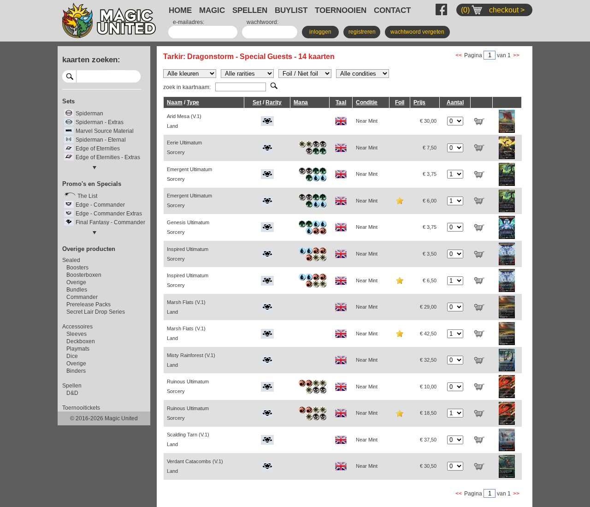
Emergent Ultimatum (189, 174)
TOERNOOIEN (340, 10)
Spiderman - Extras (100, 122)
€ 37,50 (428, 439)
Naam (175, 102)
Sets (68, 101)
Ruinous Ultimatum (188, 386)
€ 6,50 (430, 280)
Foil (399, 102)
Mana (301, 102)
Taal (341, 102)
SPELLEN (249, 10)
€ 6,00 (430, 200)
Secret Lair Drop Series (95, 312)
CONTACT (392, 10)
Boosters (77, 267)
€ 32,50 (428, 360)
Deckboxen (80, 341)
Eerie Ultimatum (184, 147)
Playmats (77, 349)
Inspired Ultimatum (187, 254)
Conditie (367, 102)
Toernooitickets (81, 408)
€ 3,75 (430, 174)
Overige (76, 282)
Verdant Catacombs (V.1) (195, 466)
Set (257, 102)
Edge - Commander (100, 205)
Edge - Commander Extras (109, 213)
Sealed (71, 260)
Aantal (455, 102)
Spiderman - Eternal (101, 140)
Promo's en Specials (91, 183)
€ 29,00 (428, 307)
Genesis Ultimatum (188, 227)
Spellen (72, 385)
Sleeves (76, 334)
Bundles (76, 289)
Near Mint (367, 121)
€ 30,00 (428, 121)
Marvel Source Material (105, 131)
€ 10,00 (428, 386)
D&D (72, 393)
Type (193, 102)
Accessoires (77, 326)
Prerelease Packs (88, 304)
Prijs (419, 102)
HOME (180, 10)
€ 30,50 (428, 466)
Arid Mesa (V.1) (184, 121)
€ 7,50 (430, 147)
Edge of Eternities (98, 148)
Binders (76, 371)
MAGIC (212, 10)
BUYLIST (291, 10)
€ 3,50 (430, 253)
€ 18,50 (428, 413)
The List (87, 196)
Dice (72, 356)
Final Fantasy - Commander (110, 222)
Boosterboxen (83, 275)
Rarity (274, 102)
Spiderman (89, 113)
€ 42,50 (428, 333)
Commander (82, 297)
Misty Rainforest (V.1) (191, 360)
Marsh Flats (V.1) (186, 307)
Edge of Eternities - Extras (108, 157)
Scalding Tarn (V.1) (188, 439)
